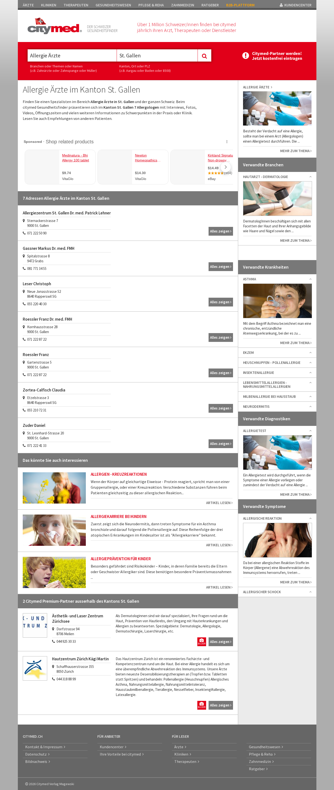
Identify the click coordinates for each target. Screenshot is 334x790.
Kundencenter (112, 746)
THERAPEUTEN (76, 4)
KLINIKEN (48, 4)
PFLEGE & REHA (151, 4)
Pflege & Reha (261, 754)
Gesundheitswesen (265, 746)
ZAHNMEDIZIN (182, 4)
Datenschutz (36, 754)
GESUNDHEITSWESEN (113, 4)
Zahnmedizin (260, 761)
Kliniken (182, 754)
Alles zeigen (220, 231)
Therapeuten (186, 761)
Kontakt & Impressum (44, 746)
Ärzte (179, 746)
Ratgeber (257, 768)
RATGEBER (210, 4)
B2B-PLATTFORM (240, 4)
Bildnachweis (37, 761)
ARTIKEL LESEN (218, 503)
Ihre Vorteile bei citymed (121, 754)
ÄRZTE (28, 4)
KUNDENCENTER (297, 4)
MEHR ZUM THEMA (295, 151)
